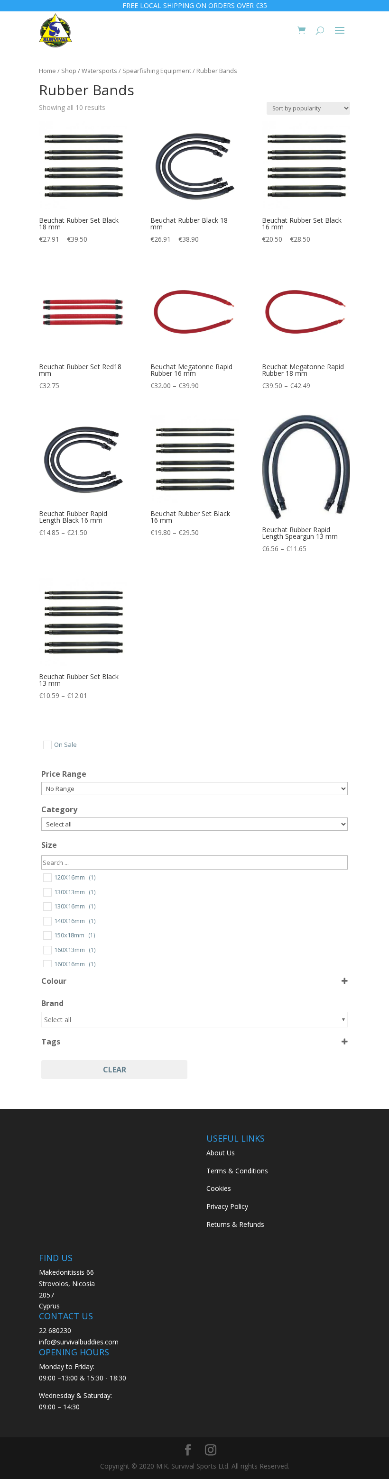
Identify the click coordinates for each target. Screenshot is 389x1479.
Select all (57, 1019)
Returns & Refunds (235, 1224)
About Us (220, 1152)
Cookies (218, 1188)
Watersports (99, 70)
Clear (114, 1069)
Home (47, 70)
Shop (68, 70)
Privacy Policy (227, 1206)
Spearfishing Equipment (156, 70)
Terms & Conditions (237, 1170)
